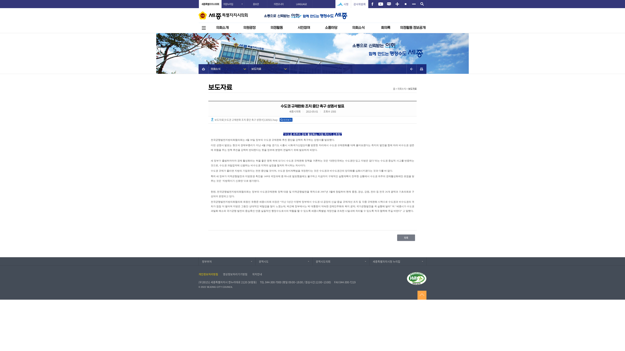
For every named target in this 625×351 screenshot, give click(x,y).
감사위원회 (360, 4)
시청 (346, 4)
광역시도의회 (323, 261)
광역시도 (264, 261)
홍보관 (256, 4)
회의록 (385, 28)
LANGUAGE (301, 4)
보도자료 (256, 69)
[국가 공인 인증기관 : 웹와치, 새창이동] (416, 278)
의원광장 (249, 28)
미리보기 (287, 119)
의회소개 (222, 28)
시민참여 (304, 28)
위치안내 (257, 274)
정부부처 (207, 261)
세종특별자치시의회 (210, 4)
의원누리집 (228, 4)
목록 (406, 238)
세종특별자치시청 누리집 (386, 261)
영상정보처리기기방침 (235, 274)
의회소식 (358, 28)
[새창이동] (372, 4)
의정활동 (277, 28)
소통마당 (331, 28)
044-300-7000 (273, 282)
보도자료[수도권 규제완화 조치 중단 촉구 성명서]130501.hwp (246, 120)
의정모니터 (279, 4)
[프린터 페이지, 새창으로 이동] (421, 69)
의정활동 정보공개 (412, 28)
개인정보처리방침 (208, 274)
